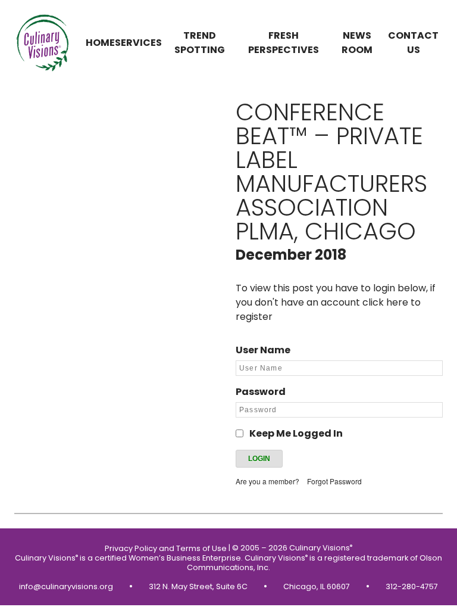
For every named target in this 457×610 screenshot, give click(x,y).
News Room (357, 43)
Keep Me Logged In (296, 433)
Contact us (413, 43)
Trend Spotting (199, 43)
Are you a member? (267, 481)
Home (100, 42)
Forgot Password (334, 481)
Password (261, 392)
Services (138, 42)
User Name (263, 350)
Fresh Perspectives (283, 43)
